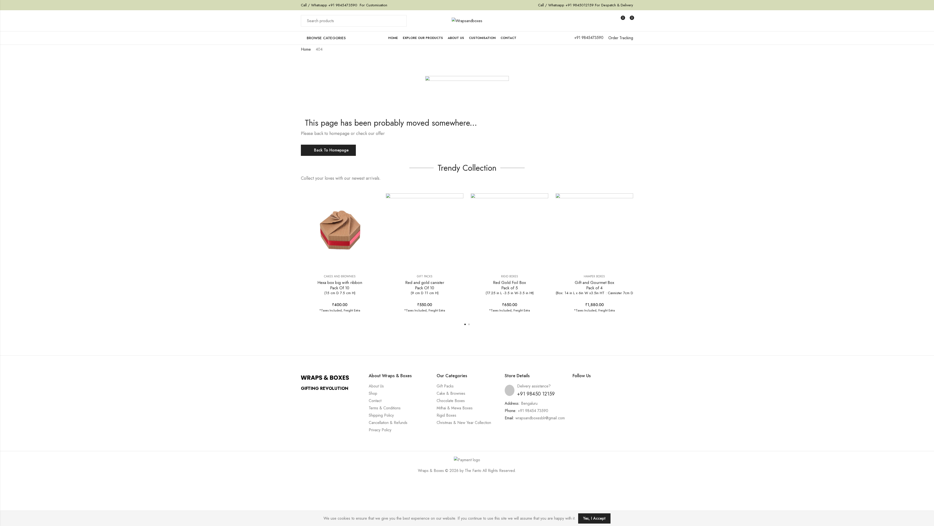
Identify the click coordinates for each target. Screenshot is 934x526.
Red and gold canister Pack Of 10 (424, 287)
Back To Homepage (331, 150)
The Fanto (473, 470)
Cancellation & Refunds (388, 422)
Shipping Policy (381, 415)
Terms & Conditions (385, 408)
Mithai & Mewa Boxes (455, 408)
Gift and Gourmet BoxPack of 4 (594, 287)
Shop (373, 393)
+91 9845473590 (342, 5)
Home (306, 49)
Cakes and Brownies (340, 276)
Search (400, 21)
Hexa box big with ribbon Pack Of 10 (339, 287)
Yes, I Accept (594, 518)
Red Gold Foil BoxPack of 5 (509, 287)
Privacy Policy (380, 430)
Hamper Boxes (594, 276)
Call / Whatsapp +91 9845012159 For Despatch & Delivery (585, 5)
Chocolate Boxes (451, 401)
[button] (465, 324)
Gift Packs (424, 276)
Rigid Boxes (509, 276)
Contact (375, 401)
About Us (376, 386)
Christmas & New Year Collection (464, 422)
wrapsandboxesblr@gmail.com (540, 418)
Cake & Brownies (451, 393)
